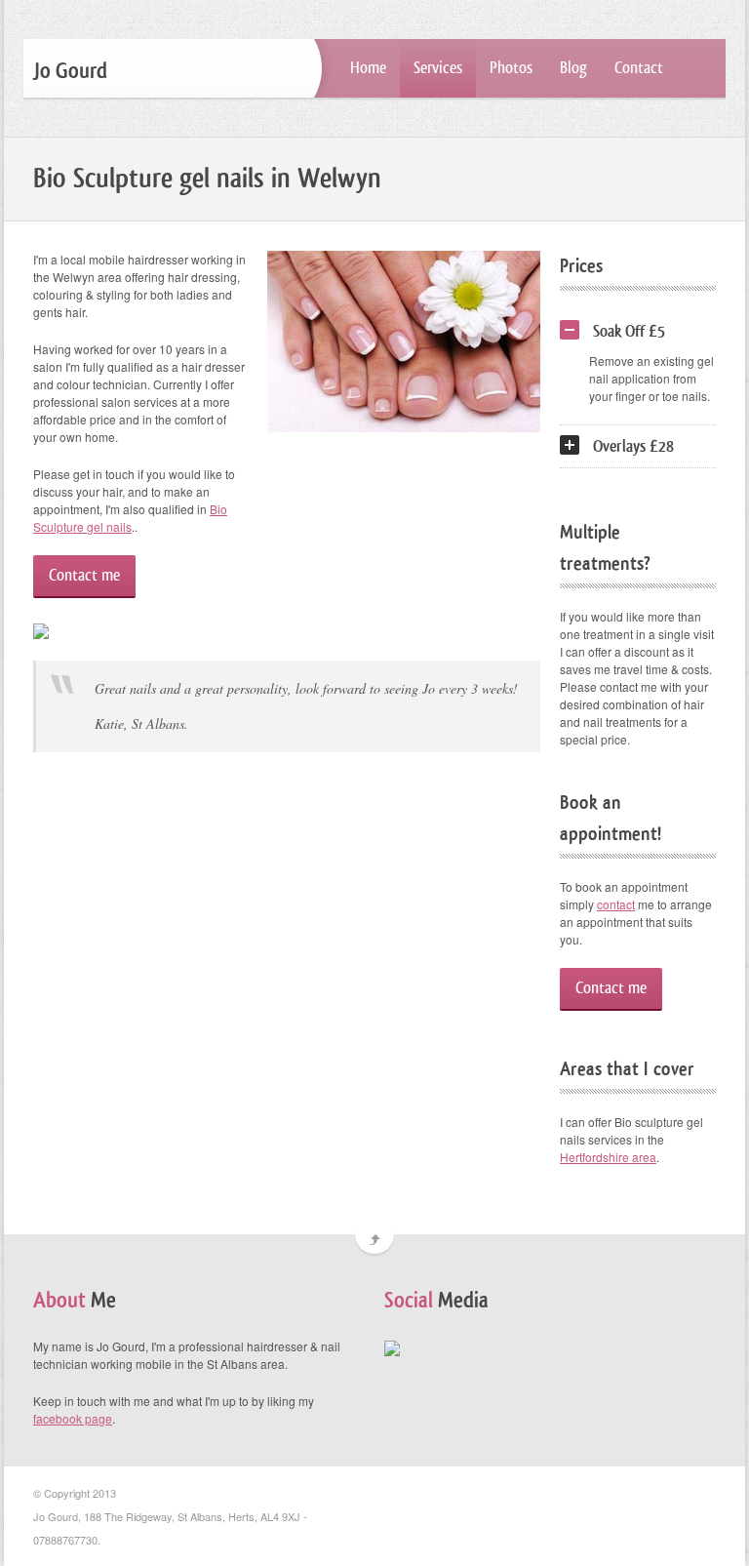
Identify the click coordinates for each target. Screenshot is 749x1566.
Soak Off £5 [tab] (629, 331)
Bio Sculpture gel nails (130, 518)
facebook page (72, 1418)
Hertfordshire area (608, 1156)
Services (438, 68)
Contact (638, 68)
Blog (573, 68)
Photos (511, 68)
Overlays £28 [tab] (633, 446)
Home (368, 68)
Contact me (84, 575)
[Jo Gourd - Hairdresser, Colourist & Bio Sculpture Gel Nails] (392, 1346)
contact (616, 904)
